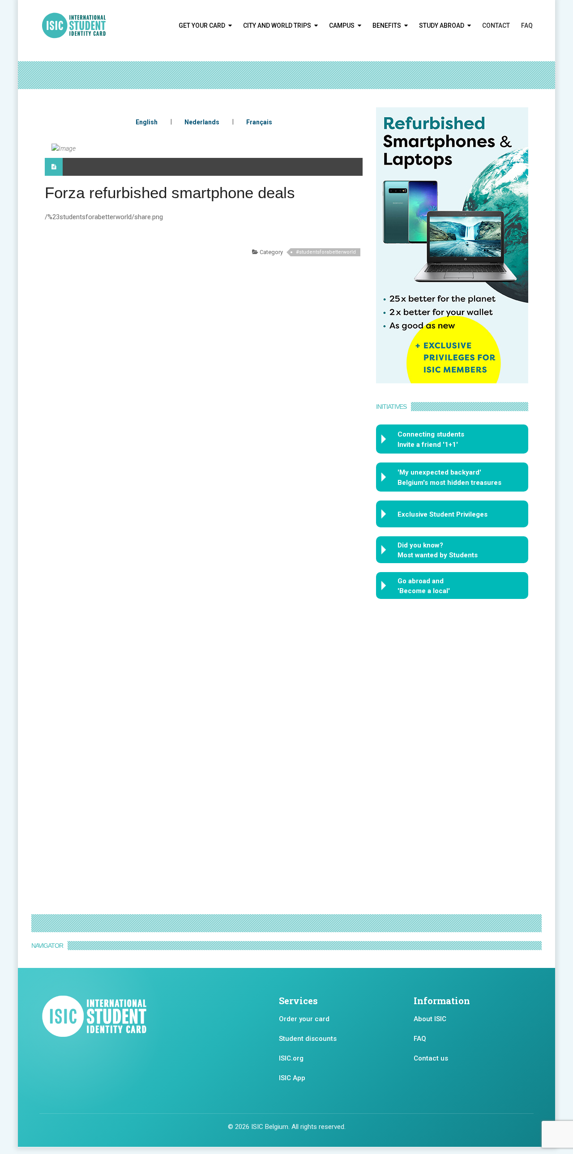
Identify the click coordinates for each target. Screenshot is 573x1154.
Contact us (431, 1058)
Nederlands (201, 122)
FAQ (527, 25)
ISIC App (292, 1078)
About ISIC (430, 1019)
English (147, 122)
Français (259, 122)
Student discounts (308, 1039)
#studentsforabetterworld (326, 252)
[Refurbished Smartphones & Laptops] (452, 245)
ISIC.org (291, 1058)
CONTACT (496, 25)
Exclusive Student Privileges (442, 514)
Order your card (304, 1019)
